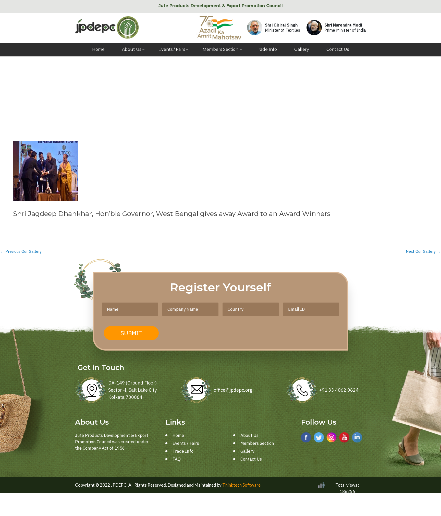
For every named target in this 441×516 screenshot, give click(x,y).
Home (98, 49)
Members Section (220, 49)
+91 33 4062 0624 (339, 390)
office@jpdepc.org (233, 390)
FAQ (177, 459)
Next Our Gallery (423, 251)
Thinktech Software (241, 485)
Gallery (301, 49)
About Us (131, 49)
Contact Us (337, 49)
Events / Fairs (171, 49)
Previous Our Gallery (21, 251)
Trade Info (266, 49)
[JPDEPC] (107, 27)
